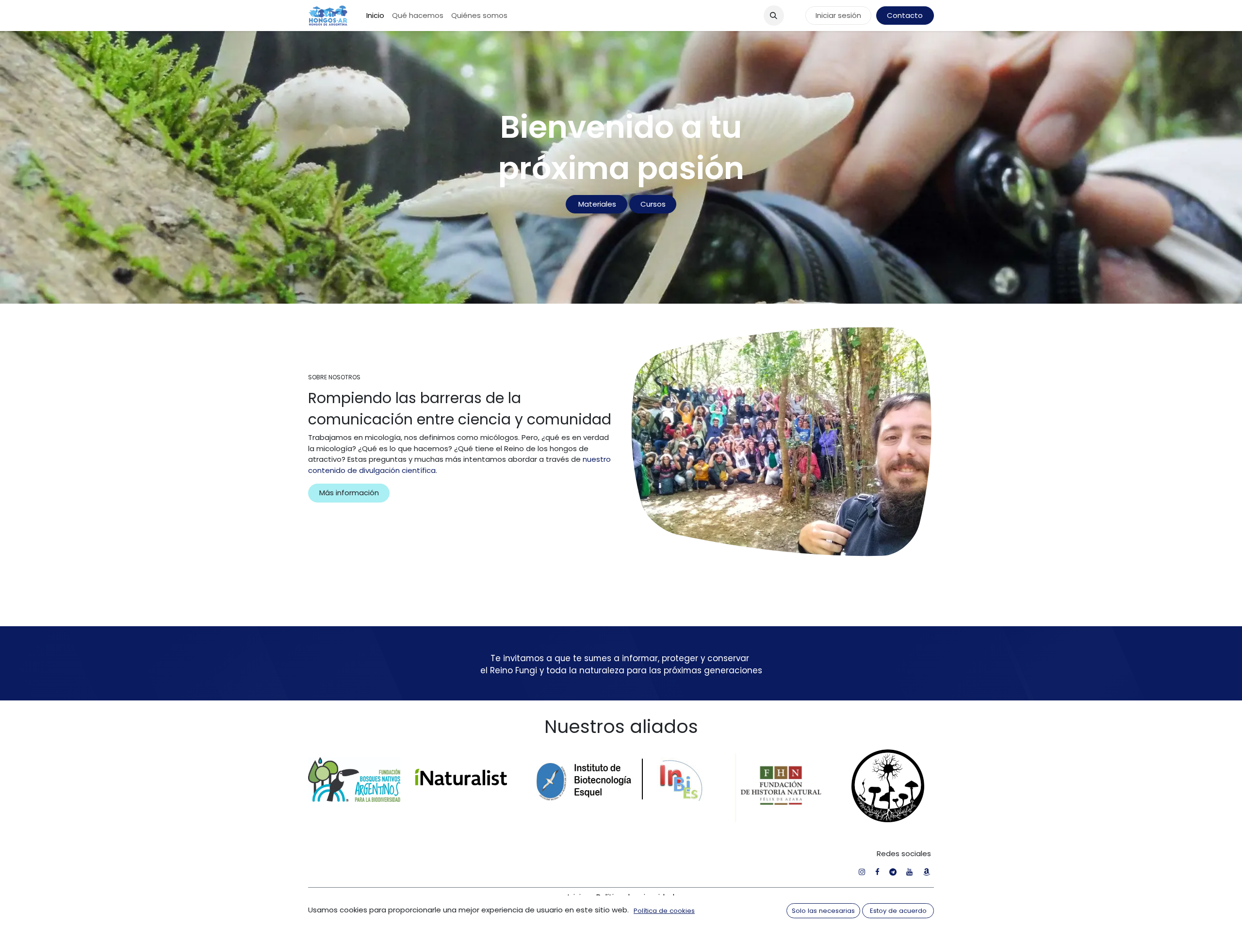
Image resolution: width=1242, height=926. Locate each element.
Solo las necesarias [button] (823, 910)
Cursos (653, 204)
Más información (349, 772)
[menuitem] (375, 15)
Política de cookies (664, 910)
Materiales (596, 204)
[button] (774, 15)
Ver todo (905, 324)
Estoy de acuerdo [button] (898, 910)
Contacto (905, 15)
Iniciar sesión (838, 15)
